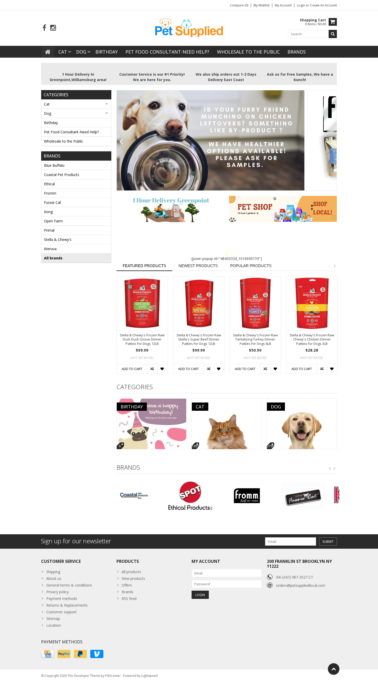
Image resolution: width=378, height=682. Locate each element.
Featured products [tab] (144, 266)
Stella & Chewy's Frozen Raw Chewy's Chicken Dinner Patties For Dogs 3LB (312, 339)
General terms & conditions (69, 585)
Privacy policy (57, 591)
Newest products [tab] (198, 266)
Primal (49, 230)
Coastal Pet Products (61, 174)
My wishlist (261, 5)
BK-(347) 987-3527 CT (294, 577)
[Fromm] (198, 496)
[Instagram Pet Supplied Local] (53, 27)
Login (301, 5)
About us (53, 578)
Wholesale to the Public (248, 52)
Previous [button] (329, 265)
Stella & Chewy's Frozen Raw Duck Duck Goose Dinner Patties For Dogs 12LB (142, 339)
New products (133, 578)
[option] (142, 327)
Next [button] (334, 265)
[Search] (333, 34)
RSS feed (129, 598)
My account (283, 5)
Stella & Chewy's (57, 239)
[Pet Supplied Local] (189, 27)
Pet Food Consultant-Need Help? (167, 52)
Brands (296, 52)
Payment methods (61, 598)
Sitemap (53, 618)
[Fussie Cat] (255, 496)
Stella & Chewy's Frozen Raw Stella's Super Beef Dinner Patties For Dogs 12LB (198, 339)
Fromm (50, 193)
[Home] (48, 51)
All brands (53, 258)
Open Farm (53, 220)
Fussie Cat (52, 202)
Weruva (50, 248)
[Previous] (121, 142)
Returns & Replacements (67, 605)
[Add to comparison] (152, 369)
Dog (81, 52)
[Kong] (311, 496)
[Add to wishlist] (162, 369)
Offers (127, 585)
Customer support (61, 611)
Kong (48, 211)
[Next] (332, 142)
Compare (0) (239, 5)
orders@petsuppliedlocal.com (300, 585)
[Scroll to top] (333, 669)
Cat (62, 52)
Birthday (106, 52)
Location (53, 625)
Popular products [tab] (251, 266)
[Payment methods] (47, 654)
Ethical (49, 183)
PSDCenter (113, 676)
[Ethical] (142, 496)
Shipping (53, 571)
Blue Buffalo (54, 165)
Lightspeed (149, 676)
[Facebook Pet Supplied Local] (44, 27)
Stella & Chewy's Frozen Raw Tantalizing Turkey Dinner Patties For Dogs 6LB (255, 339)
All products (131, 571)
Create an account (323, 5)
